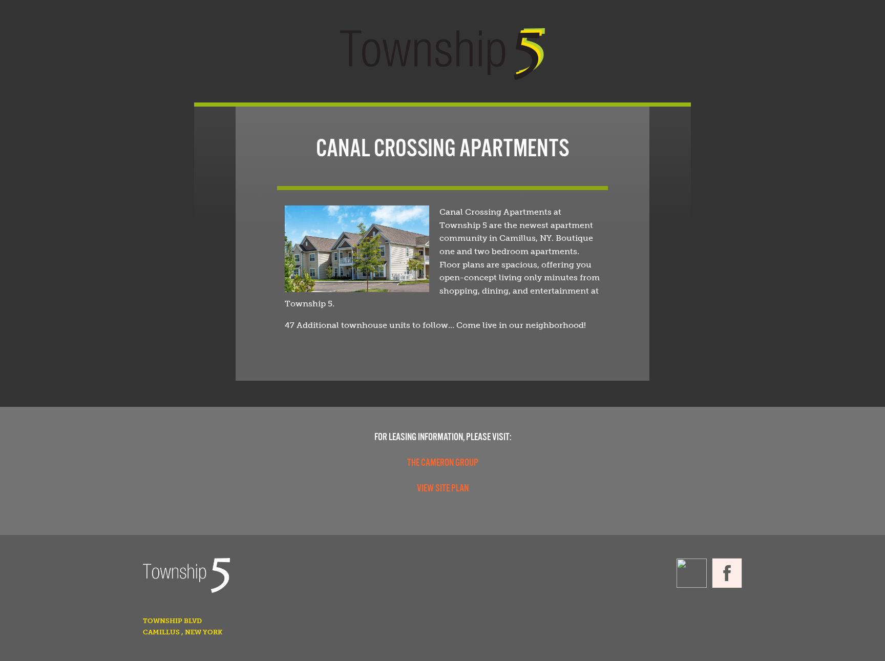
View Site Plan (443, 489)
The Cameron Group (442, 463)
